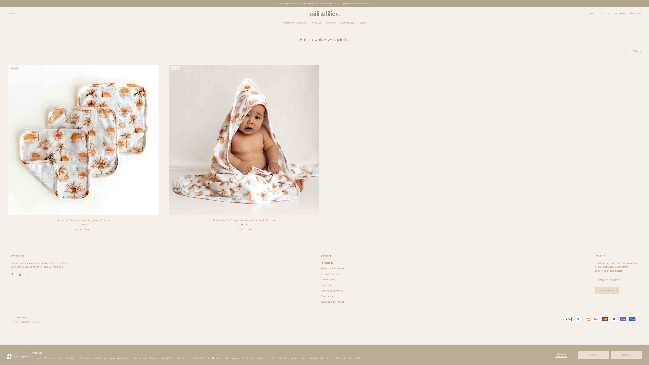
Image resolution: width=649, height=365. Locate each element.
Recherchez (326, 262)
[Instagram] (20, 274)
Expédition (326, 285)
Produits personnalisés (294, 22)
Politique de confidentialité (348, 358)
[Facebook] (12, 274)
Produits (316, 22)
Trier (636, 51)
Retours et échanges (331, 290)
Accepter (593, 354)
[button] (593, 13)
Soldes (363, 22)
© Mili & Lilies (20, 317)
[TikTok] (28, 274)
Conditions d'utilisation (332, 301)
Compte (605, 13)
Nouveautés (347, 22)
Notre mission (327, 279)
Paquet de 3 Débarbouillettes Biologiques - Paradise (83, 220)
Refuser (626, 354)
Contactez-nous (329, 296)
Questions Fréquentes (332, 268)
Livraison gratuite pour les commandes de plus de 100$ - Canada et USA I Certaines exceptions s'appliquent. (324, 3)
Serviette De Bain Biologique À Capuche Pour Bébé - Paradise (244, 220)
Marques (331, 22)
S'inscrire (607, 290)
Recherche (619, 13)
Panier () (635, 13)
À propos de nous (329, 273)
